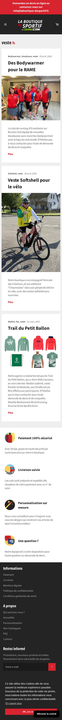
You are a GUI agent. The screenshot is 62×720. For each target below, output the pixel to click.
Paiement (8, 575)
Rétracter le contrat (46, 714)
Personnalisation (12, 623)
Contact (7, 639)
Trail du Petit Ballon (28, 328)
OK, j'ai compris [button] (31, 711)
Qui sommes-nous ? (14, 612)
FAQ (5, 634)
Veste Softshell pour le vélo (29, 183)
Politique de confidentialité (18, 591)
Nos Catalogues (12, 628)
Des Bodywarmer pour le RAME (26, 66)
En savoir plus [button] (14, 703)
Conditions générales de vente (19, 596)
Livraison (8, 580)
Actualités (8, 618)
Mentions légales (12, 586)
